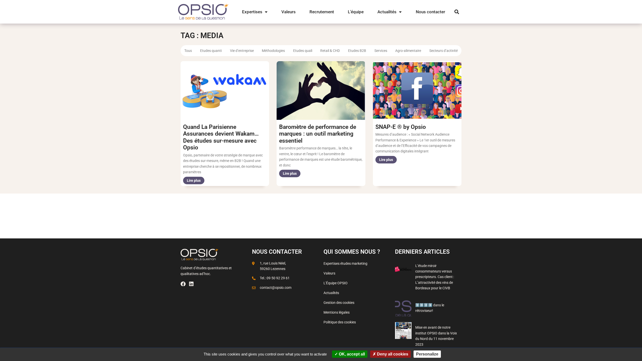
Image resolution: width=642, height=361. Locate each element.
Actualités (386, 11)
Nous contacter (430, 11)
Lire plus (194, 180)
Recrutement (321, 11)
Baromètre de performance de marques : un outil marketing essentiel (317, 134)
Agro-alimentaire (408, 51)
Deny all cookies (392, 354)
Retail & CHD (330, 51)
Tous (188, 51)
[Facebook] (183, 284)
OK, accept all (351, 354)
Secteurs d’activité (443, 51)
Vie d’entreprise (242, 51)
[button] (456, 12)
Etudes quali (302, 51)
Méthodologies (273, 51)
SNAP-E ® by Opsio (400, 127)
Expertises (252, 11)
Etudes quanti (211, 51)
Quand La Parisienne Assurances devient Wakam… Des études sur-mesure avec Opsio (221, 137)
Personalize (427, 354)
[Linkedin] (191, 284)
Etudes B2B (357, 51)
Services (380, 51)
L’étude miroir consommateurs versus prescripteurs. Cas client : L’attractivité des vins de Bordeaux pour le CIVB (434, 277)
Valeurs (288, 11)
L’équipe (356, 11)
